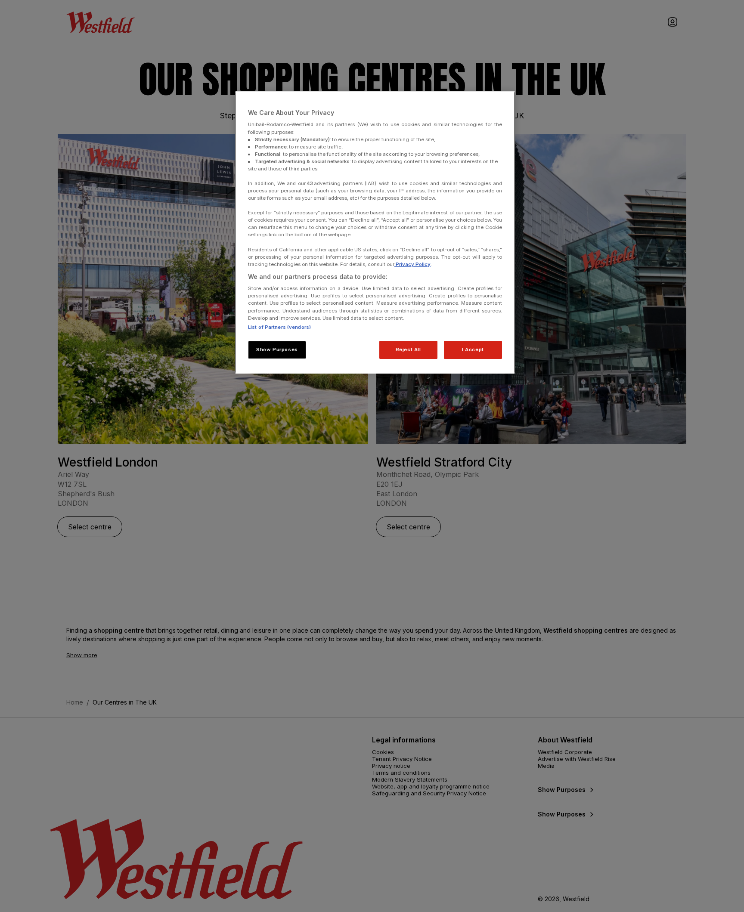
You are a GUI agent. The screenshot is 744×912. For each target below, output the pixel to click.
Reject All (408, 349)
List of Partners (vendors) (279, 327)
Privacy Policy (412, 264)
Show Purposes (277, 349)
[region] (375, 232)
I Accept (473, 349)
